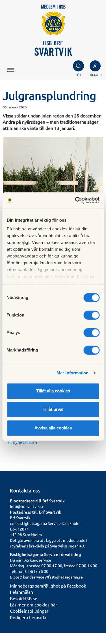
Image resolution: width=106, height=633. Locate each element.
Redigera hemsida (28, 617)
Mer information (73, 372)
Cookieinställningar (29, 611)
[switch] (91, 315)
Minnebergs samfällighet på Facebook (48, 585)
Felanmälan (21, 592)
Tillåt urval (53, 409)
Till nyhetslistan (21, 442)
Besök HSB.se (23, 598)
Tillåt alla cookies (53, 390)
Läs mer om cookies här (33, 604)
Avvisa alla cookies (53, 427)
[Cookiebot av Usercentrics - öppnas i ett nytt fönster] (75, 200)
